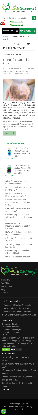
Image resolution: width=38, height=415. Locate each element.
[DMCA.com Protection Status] (12, 349)
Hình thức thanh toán (10, 332)
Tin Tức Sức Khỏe (22, 71)
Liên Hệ (4, 293)
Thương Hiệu (6, 286)
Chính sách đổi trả (9, 324)
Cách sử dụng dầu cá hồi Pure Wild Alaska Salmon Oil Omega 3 (18, 217)
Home (5, 36)
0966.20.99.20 (16, 22)
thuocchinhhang (16, 68)
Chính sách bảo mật (10, 327)
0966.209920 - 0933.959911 (19, 312)
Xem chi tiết (9, 133)
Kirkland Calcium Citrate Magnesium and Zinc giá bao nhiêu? (17, 202)
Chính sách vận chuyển (11, 329)
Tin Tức (12, 71)
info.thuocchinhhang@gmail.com (21, 315)
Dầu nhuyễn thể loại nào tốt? (17, 257)
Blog (3, 289)
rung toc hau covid (11, 124)
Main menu (25, 31)
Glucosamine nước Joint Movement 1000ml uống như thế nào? (17, 226)
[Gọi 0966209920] (3, 411)
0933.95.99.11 (16, 25)
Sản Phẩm (5, 283)
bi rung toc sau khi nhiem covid (19, 121)
